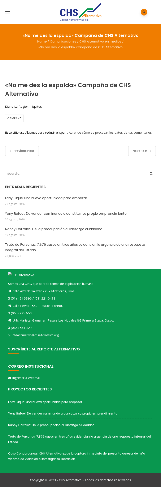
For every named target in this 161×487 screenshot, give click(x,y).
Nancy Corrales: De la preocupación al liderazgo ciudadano (53, 229)
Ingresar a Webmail (26, 378)
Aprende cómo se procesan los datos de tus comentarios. (110, 132)
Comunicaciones (63, 41)
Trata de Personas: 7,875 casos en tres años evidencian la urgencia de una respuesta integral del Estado (75, 247)
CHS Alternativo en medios (100, 41)
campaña (14, 118)
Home (42, 41)
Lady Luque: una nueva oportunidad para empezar (46, 198)
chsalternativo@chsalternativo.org (36, 335)
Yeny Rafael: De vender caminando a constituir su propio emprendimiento (66, 213)
